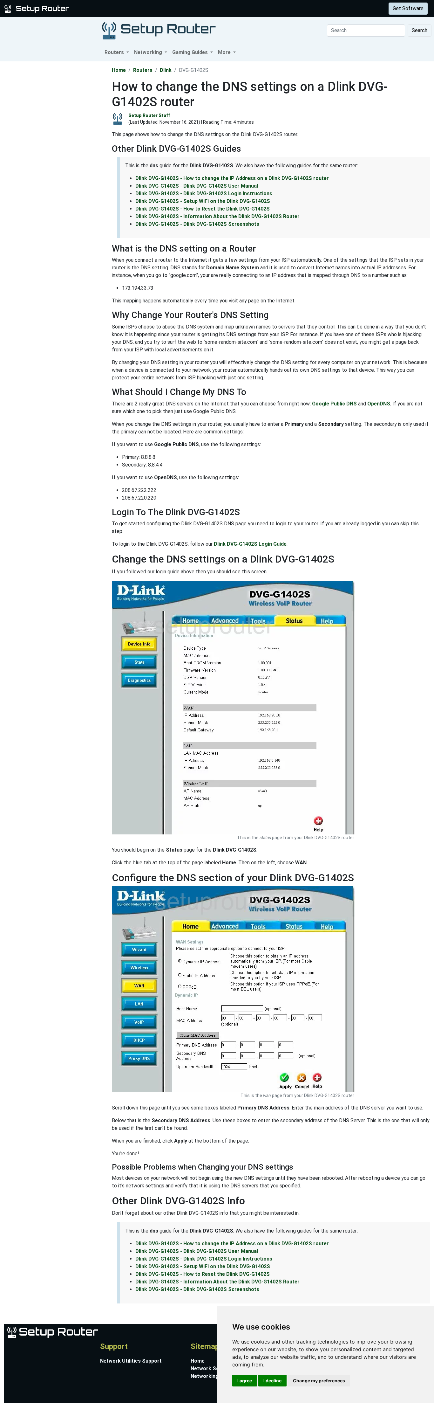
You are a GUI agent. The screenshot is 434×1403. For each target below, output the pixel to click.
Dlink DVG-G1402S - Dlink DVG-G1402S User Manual (196, 186)
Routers (99, 8)
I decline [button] (272, 1380)
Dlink (166, 70)
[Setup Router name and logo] (38, 8)
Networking (128, 8)
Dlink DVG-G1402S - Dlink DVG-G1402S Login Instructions (203, 193)
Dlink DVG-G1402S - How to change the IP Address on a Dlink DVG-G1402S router (232, 178)
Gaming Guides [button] (190, 52)
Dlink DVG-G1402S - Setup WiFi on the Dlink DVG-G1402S (202, 201)
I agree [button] (244, 1380)
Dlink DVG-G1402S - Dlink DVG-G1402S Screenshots (197, 224)
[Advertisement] (55, 156)
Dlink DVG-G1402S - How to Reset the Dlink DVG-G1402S (202, 209)
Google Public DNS (334, 404)
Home (119, 70)
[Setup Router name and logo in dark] (159, 30)
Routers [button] (115, 52)
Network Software (213, 1368)
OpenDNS (378, 404)
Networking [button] (148, 52)
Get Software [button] (408, 8)
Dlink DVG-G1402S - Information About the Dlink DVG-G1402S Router (217, 216)
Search (419, 30)
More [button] (225, 52)
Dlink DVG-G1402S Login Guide (250, 544)
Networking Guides (213, 1376)
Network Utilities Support (131, 1361)
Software (158, 8)
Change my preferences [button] (319, 1380)
